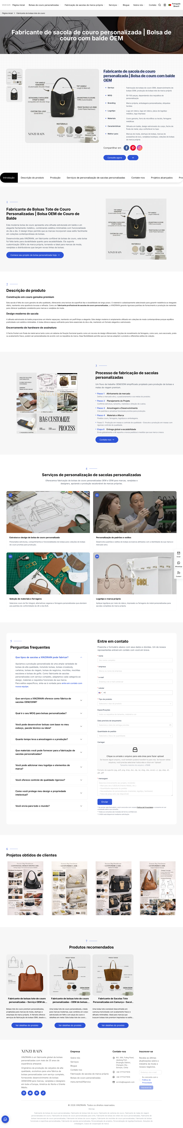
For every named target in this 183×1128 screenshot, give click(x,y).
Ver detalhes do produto (27, 1025)
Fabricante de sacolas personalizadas (75, 1121)
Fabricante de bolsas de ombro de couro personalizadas (118, 1116)
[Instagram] (23, 1093)
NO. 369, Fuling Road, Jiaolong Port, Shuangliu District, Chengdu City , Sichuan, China (125, 1062)
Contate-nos (138, 177)
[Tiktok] (43, 1093)
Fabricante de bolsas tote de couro (30, 13)
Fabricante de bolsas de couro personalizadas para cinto (73, 1116)
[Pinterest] (36, 1093)
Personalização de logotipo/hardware (127, 1121)
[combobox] (135, 703)
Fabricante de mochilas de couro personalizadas (116, 1118)
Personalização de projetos (101, 1121)
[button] (99, 692)
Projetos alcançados (162, 177)
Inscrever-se (146, 1087)
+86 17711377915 (123, 1072)
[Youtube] (30, 1093)
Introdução (9, 177)
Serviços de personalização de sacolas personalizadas (96, 177)
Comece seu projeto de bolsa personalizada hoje (33, 255)
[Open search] (159, 5)
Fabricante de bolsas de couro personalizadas (52, 1113)
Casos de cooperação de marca (96, 1124)
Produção (55, 177)
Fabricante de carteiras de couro (111, 1113)
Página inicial (7, 13)
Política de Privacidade (145, 807)
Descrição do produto (32, 177)
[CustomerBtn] (5, 1119)
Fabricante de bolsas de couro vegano (81, 1118)
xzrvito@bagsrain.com (125, 1082)
